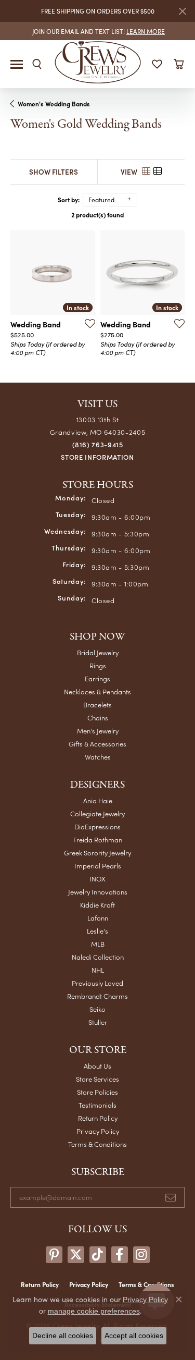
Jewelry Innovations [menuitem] (97, 892)
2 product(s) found (97, 215)
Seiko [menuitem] (97, 1009)
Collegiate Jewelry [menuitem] (97, 813)
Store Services (97, 1079)
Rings (97, 665)
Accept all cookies (134, 1335)
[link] (97, 31)
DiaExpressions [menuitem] (97, 826)
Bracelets (97, 704)
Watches (98, 757)
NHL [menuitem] (98, 970)
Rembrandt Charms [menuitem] (97, 996)
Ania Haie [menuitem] (97, 800)
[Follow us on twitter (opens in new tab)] (76, 1254)
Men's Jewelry (98, 731)
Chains (97, 717)
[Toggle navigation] (16, 64)
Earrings (97, 678)
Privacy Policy (97, 1131)
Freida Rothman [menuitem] (97, 839)
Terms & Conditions (97, 1144)
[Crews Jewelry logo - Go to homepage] (97, 61)
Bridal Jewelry (98, 652)
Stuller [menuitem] (97, 1022)
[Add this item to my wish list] (87, 323)
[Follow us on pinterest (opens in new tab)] (54, 1254)
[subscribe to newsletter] (170, 1197)
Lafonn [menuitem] (97, 918)
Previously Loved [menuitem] (97, 983)
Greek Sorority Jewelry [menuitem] (97, 852)
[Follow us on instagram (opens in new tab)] (141, 1254)
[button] (37, 64)
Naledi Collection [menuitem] (98, 957)
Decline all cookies (62, 1335)
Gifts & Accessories (97, 744)
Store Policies (97, 1092)
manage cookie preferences (94, 1311)
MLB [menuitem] (98, 944)
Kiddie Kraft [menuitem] (97, 905)
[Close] (182, 11)
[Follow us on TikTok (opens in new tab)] (97, 1254)
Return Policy (98, 1118)
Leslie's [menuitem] (97, 931)
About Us (97, 1066)
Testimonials (97, 1105)
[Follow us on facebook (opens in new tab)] (119, 1254)
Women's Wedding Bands (54, 104)
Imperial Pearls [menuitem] (97, 866)
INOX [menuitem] (97, 879)
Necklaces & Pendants (97, 691)
